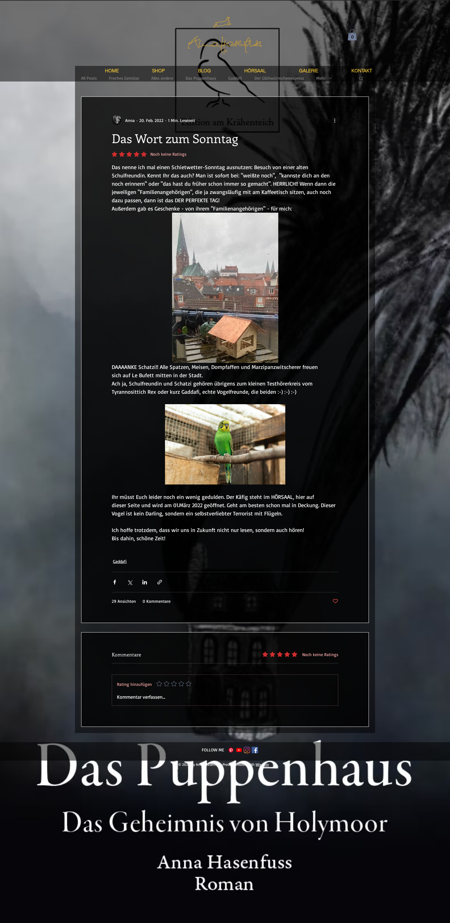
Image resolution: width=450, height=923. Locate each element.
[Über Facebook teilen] (115, 582)
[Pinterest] (231, 750)
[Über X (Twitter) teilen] (130, 582)
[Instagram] (247, 750)
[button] (352, 34)
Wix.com (262, 764)
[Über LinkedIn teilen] (145, 582)
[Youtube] (239, 750)
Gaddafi (120, 561)
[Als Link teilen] (160, 582)
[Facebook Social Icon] (255, 750)
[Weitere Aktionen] (334, 120)
